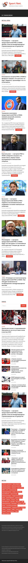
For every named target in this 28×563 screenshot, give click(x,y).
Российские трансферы (12, 505)
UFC (7, 489)
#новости (14, 487)
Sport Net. (15, 3)
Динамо (8, 499)
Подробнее (18, 55)
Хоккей (3, 326)
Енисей (13, 499)
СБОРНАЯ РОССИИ (6, 507)
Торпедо (9, 509)
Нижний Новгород (6, 503)
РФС (24, 503)
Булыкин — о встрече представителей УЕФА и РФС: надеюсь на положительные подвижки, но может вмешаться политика (13, 202)
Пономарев (14, 503)
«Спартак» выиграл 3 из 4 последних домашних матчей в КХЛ (18, 360)
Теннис (3, 509)
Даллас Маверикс (10, 497)
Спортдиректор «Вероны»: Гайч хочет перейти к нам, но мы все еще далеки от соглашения (18, 470)
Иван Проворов (5, 501)
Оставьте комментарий (6, 48)
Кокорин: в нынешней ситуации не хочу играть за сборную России (18, 452)
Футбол (3, 38)
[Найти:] (14, 305)
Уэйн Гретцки (19, 509)
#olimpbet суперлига (6, 484)
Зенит (17, 499)
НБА (22, 501)
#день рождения (16, 484)
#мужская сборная (6, 487)
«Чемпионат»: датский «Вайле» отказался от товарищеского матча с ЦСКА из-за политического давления (18, 460)
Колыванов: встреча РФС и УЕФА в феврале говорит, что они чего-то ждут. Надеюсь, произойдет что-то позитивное (18, 442)
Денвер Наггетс (18, 497)
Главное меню (8, 15)
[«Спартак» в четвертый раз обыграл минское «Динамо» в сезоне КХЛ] (6, 389)
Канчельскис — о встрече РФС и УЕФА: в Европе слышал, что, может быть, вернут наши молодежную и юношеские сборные (13, 157)
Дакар (3, 497)
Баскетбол (19, 491)
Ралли (3, 505)
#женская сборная (6, 485)
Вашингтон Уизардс (6, 495)
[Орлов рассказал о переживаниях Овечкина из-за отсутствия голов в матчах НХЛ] (14, 325)
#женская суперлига (16, 485)
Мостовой (18, 501)
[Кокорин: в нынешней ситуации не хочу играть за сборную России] (6, 455)
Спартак (23, 507)
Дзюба (3, 499)
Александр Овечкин (6, 491)
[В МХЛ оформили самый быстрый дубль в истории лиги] (6, 382)
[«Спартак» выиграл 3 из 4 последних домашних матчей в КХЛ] (6, 363)
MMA (3, 489)
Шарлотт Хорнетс (6, 513)
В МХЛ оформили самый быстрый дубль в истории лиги (18, 379)
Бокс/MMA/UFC (5, 493)
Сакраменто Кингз (16, 507)
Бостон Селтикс (14, 493)
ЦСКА (16, 511)
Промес (19, 503)
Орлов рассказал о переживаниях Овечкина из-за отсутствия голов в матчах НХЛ (14, 330)
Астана (14, 491)
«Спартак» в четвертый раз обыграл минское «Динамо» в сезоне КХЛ (18, 386)
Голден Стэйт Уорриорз (17, 495)
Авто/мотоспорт (13, 489)
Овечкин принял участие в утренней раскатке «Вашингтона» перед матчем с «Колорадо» (18, 351)
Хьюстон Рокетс (10, 511)
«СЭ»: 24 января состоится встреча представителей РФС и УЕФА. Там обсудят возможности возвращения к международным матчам (14, 281)
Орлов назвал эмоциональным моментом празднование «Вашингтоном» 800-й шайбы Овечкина (18, 369)
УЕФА (13, 509)
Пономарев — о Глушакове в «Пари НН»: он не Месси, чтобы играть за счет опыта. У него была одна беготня (18, 431)
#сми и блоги (20, 487)
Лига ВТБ (12, 501)
